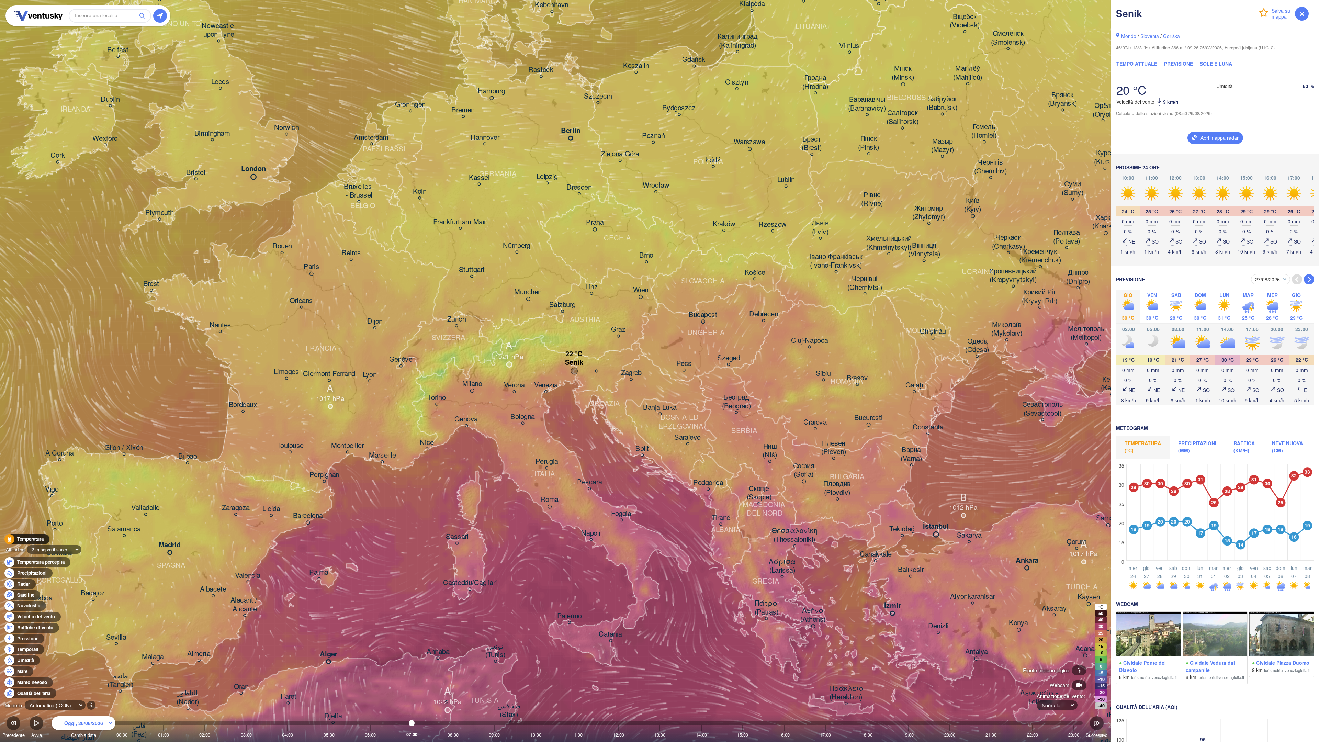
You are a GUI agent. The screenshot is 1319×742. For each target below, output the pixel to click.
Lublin (786, 179)
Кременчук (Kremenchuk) (1040, 256)
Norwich (286, 127)
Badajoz (93, 592)
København (551, 5)
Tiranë (721, 517)
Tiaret (287, 696)
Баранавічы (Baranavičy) (867, 104)
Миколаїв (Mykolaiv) (1006, 329)
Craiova (815, 422)
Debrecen (763, 314)
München (528, 292)
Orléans (301, 300)
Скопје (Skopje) (759, 493)
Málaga (153, 656)
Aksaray (1054, 608)
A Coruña (59, 453)
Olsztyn (736, 82)
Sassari (457, 536)
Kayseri (1089, 597)
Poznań (653, 136)
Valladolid (145, 508)
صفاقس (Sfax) (509, 710)
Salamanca (124, 529)
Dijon (375, 321)
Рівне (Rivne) (872, 199)
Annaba (438, 651)
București (868, 417)
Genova (466, 419)
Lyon (370, 374)
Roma (549, 499)
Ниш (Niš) (770, 450)
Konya (1018, 622)
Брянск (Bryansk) (1062, 99)
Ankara (1027, 560)
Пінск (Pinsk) (868, 143)
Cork (57, 155)
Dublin (110, 99)
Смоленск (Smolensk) (1008, 38)
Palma (318, 572)
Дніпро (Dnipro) (1078, 277)
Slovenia (1149, 36)
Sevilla (116, 637)
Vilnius (849, 45)
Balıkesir (911, 569)
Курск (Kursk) (1105, 157)
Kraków (724, 224)
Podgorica (708, 482)
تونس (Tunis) (495, 650)
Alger (328, 654)
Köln (419, 191)
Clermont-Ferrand (329, 374)
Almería (199, 653)
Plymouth (159, 212)
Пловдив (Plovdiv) (837, 488)
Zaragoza (236, 508)
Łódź (713, 160)
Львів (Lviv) (820, 227)
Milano (472, 383)
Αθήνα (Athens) (813, 615)
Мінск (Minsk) (903, 73)
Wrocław (656, 185)
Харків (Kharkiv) (1105, 222)
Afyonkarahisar (972, 596)
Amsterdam (371, 137)
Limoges (286, 372)
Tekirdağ (902, 529)
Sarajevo (687, 437)
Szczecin (598, 96)
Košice (755, 272)
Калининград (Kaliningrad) (738, 41)
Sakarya (969, 535)
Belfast (117, 49)
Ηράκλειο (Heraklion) (846, 692)
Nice (427, 442)
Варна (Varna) (911, 454)
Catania (610, 634)
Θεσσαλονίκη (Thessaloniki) (794, 535)
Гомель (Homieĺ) (984, 131)
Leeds (220, 81)
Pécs (684, 363)
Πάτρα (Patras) (766, 608)
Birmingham (212, 133)
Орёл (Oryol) (1103, 110)
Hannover (485, 137)
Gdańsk (694, 59)
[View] (1148, 634)
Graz (618, 329)
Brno (646, 255)
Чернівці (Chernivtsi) (864, 283)
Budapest (703, 314)
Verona (514, 385)
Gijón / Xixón (123, 447)
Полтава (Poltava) (1066, 237)
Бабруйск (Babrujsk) (942, 103)
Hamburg (491, 91)
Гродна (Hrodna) (815, 82)
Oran (241, 686)
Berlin (570, 130)
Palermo (569, 616)
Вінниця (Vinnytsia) (924, 249)
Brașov (857, 378)
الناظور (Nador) (188, 697)
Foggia (621, 513)
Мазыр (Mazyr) (942, 145)
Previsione (1178, 63)
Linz (591, 286)
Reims (351, 252)
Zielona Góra (620, 153)
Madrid (170, 545)
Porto (55, 523)
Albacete (213, 589)
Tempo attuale (1136, 63)
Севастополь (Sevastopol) (1042, 409)
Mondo (1128, 36)
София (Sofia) (803, 470)
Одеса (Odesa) (977, 345)
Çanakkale (876, 554)
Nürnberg (516, 245)
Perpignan (324, 475)
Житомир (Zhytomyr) (928, 212)
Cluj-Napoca (809, 340)
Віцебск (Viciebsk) (965, 21)
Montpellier (347, 445)
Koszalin (636, 65)
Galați (914, 385)
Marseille (382, 455)
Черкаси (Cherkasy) (1008, 242)
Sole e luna (1216, 63)
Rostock (541, 70)
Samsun (1108, 518)
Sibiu (823, 373)
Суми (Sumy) (1072, 188)
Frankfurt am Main (460, 221)
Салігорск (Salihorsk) (902, 117)
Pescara (589, 482)
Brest (151, 283)
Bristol (195, 172)
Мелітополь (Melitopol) (1086, 333)
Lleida (271, 509)
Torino (437, 397)
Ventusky (37, 15)
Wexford (105, 138)
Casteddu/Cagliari (470, 582)
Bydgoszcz (679, 108)
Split (642, 448)
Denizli (938, 625)
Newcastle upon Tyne (219, 30)
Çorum (1077, 542)
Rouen (282, 246)
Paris (311, 266)
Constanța (928, 427)
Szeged (728, 357)
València (247, 575)
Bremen (463, 110)
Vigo (51, 489)
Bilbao (187, 456)
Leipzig (547, 176)
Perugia (547, 461)
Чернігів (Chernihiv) (990, 167)
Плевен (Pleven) (833, 447)
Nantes (220, 325)
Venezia (546, 385)
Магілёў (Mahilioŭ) (967, 73)
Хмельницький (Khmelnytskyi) (889, 243)
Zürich (456, 319)
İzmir (892, 606)
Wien (641, 289)
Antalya (976, 651)
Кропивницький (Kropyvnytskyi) (1013, 275)
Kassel (479, 177)
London (253, 169)
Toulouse (290, 445)
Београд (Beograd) (736, 402)
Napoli (590, 533)
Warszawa (749, 142)
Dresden (579, 187)
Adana (1085, 648)
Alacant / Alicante (244, 605)
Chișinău (933, 331)
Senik (574, 362)
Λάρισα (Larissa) (782, 566)
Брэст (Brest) (812, 143)
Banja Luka (660, 407)
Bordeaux (243, 405)
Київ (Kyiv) (972, 205)
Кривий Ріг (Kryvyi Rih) (1040, 296)
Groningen (410, 104)
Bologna (522, 416)
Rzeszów (772, 224)
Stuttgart (472, 270)
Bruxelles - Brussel (359, 191)
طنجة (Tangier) (120, 680)
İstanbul (936, 526)
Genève (401, 359)
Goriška (1171, 36)
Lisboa (42, 598)
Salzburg (562, 305)
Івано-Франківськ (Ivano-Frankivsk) (836, 261)
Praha (595, 222)
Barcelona (308, 515)
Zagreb (631, 373)
